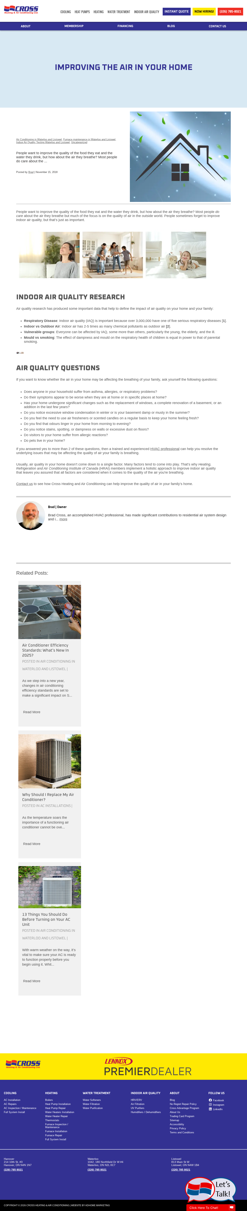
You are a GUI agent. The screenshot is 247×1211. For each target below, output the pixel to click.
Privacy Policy (178, 1128)
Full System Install (14, 1112)
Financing (125, 26)
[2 (167, 326)
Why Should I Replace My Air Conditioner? (48, 797)
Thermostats (52, 1120)
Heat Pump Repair (55, 1108)
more (63, 519)
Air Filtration (137, 1104)
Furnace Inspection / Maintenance (56, 1126)
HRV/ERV (136, 1100)
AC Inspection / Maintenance (20, 1108)
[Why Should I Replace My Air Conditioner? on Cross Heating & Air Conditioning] (49, 761)
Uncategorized (79, 142)
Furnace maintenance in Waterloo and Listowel (89, 139)
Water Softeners (92, 1100)
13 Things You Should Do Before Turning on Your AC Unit (46, 920)
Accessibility (177, 1124)
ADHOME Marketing (97, 1205)
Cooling (65, 11)
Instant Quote (177, 11)
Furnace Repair (53, 1135)
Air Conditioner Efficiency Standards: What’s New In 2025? (45, 650)
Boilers (49, 1100)
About (25, 26)
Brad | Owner (57, 507)
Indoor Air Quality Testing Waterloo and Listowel (43, 142)
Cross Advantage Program (184, 1108)
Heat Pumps (82, 11)
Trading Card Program (182, 1116)
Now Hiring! (204, 11)
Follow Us (216, 1093)
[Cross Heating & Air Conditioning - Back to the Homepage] (21, 8)
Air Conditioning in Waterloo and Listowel (39, 139)
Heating (99, 11)
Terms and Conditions (182, 1132)
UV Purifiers (137, 1108)
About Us (175, 1112)
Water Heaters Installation (59, 1112)
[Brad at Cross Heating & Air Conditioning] (30, 515)
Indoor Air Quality (146, 11)
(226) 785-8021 (230, 11)
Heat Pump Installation (58, 1104)
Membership (74, 26)
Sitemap (174, 1120)
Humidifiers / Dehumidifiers (146, 1112)
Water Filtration (91, 1104)
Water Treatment (118, 11)
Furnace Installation (56, 1131)
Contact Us (217, 26)
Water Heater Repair (56, 1116)
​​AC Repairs (10, 1104)
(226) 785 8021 (13, 1169)
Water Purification (93, 1108)
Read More (31, 712)
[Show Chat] (231, 1207)
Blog (171, 26)
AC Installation (12, 1100)
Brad (31, 172)
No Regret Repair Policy (183, 1104)
